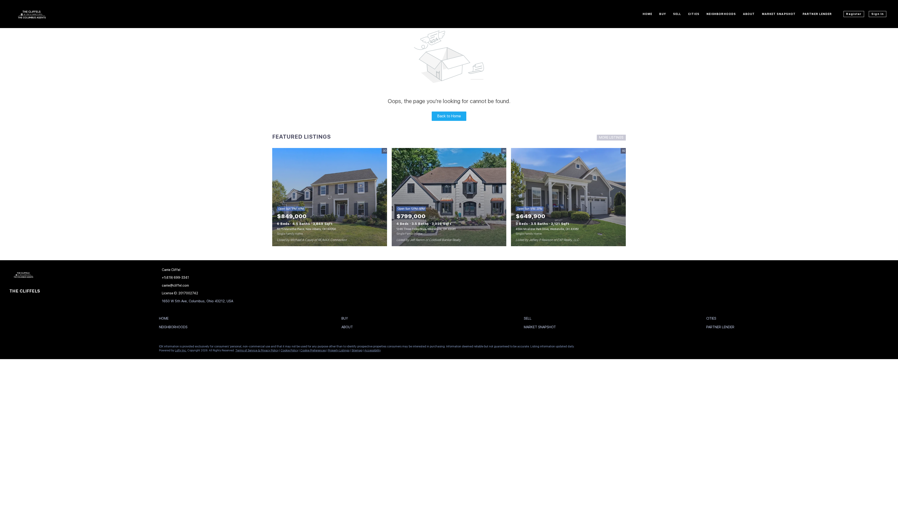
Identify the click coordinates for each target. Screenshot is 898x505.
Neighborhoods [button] (721, 14)
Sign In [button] (877, 14)
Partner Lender (817, 14)
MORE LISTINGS (611, 137)
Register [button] (854, 14)
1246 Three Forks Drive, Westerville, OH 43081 (426, 229)
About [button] (749, 14)
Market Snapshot (779, 14)
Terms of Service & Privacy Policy (257, 350)
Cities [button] (693, 14)
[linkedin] (22, 347)
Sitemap (356, 350)
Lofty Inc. (181, 350)
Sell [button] (677, 14)
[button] (165, 319)
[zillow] (31, 347)
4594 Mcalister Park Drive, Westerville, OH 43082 (547, 229)
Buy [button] (662, 14)
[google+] (40, 347)
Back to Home (449, 116)
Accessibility (372, 350)
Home (647, 14)
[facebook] (12, 347)
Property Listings (338, 350)
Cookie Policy (289, 350)
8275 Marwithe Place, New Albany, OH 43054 (306, 229)
